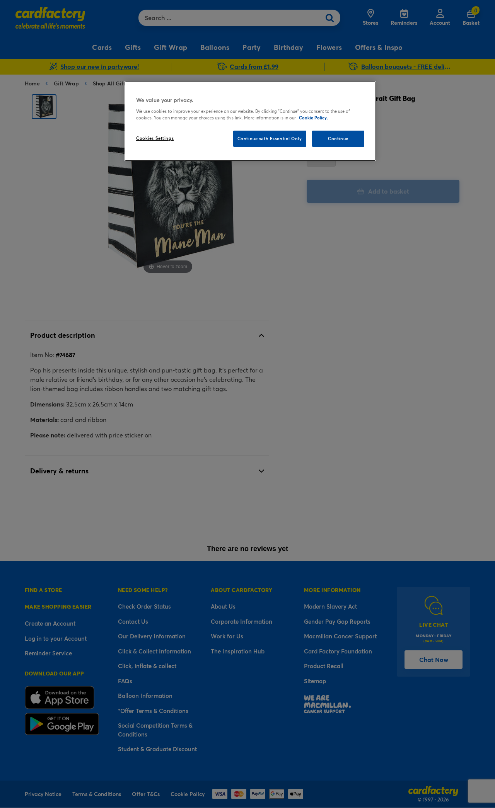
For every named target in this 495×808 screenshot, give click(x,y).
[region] (250, 121)
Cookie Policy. (313, 118)
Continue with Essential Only (269, 138)
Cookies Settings (155, 138)
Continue (338, 138)
